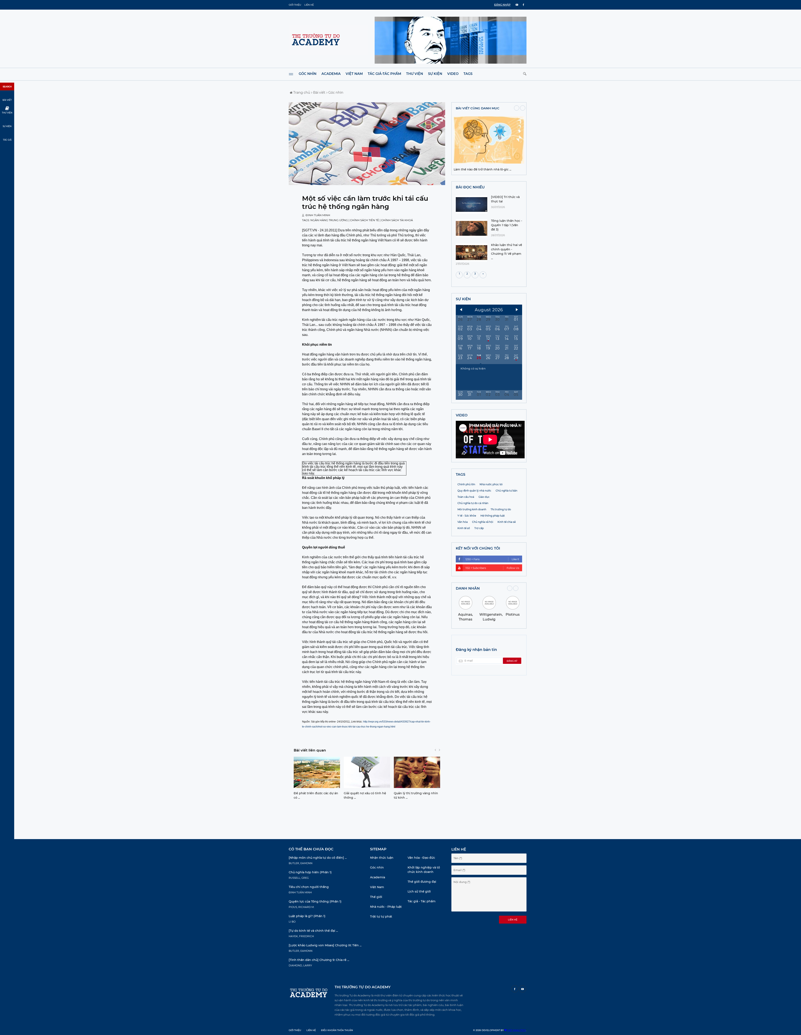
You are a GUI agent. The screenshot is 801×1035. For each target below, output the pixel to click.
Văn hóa (462, 521)
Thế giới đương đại (422, 882)
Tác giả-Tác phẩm (384, 74)
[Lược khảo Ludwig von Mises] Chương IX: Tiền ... (325, 945)
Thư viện (414, 74)
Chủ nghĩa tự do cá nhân (472, 503)
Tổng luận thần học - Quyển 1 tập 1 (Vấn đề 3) (506, 225)
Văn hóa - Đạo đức (421, 858)
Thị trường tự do (501, 509)
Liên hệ (309, 4)
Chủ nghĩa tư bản (506, 490)
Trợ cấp (479, 528)
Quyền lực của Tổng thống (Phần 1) (315, 901)
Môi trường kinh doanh (471, 509)
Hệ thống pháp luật (492, 515)
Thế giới (376, 897)
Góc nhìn (307, 74)
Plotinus (513, 614)
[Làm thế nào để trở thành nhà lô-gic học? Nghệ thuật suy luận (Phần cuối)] (489, 162)
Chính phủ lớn (466, 484)
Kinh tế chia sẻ (506, 521)
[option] (317, 779)
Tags (467, 74)
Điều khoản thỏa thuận (337, 1030)
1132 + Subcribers (492, 568)
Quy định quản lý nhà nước (474, 490)
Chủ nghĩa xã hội (482, 521)
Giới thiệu (295, 4)
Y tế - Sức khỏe (466, 515)
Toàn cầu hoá (465, 496)
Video (452, 74)
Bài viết (318, 93)
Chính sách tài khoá (397, 220)
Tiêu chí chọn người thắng (309, 887)
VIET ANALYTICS (516, 1030)
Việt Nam (354, 74)
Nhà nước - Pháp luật (386, 907)
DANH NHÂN (468, 588)
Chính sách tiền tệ (364, 220)
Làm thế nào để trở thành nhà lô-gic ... (482, 169)
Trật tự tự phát (381, 916)
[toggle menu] (291, 74)
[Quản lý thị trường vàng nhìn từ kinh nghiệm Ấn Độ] (417, 772)
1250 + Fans (492, 559)
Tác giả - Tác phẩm (422, 901)
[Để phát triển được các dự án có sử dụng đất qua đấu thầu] (317, 772)
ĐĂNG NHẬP (502, 4)
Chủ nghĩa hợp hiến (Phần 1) (310, 872)
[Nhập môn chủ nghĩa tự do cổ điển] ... (318, 858)
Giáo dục (484, 496)
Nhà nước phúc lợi (491, 484)
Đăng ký (512, 660)
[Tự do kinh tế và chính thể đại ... (313, 931)
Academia (331, 74)
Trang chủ (301, 93)
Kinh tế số (463, 528)
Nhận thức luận (381, 858)
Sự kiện (435, 74)
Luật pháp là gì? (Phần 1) (307, 916)
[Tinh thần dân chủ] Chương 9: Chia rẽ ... (319, 960)
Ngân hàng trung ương (329, 220)
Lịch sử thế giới (419, 891)
